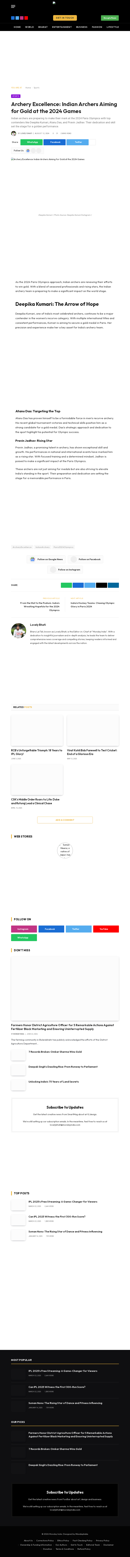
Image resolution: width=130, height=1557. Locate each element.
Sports (36, 87)
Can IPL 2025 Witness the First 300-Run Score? (57, 1216)
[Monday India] (65, 6)
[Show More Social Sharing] (92, 142)
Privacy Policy (102, 1540)
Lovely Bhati (26, 133)
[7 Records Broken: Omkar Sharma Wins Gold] (18, 1055)
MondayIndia (82, 1534)
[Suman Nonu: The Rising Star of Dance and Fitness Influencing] (18, 1234)
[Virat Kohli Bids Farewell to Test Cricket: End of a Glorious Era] (93, 730)
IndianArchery (43, 547)
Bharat (43, 27)
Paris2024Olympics (63, 547)
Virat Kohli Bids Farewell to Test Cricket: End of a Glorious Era (92, 752)
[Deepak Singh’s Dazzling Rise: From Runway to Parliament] (18, 1070)
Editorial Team (93, 1544)
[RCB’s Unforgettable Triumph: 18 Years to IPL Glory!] (37, 730)
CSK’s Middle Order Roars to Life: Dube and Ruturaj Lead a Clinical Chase (35, 801)
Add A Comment (65, 820)
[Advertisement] (65, 59)
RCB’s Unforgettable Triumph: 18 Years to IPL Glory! (36, 752)
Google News (110, 18)
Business (82, 27)
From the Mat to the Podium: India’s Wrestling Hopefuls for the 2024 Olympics (39, 606)
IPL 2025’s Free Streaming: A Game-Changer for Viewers (63, 1201)
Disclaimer (109, 1544)
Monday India (18, 1034)
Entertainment (62, 27)
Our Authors (61, 1544)
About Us (28, 1540)
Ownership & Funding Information (36, 1544)
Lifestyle (113, 27)
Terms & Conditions (65, 1549)
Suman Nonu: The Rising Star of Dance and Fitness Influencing (65, 1231)
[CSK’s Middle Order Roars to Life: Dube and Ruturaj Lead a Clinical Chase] (37, 779)
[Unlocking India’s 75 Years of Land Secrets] (18, 1085)
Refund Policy (84, 1549)
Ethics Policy (63, 1540)
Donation (47, 1549)
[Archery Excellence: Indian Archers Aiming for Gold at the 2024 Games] (65, 185)
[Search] (118, 6)
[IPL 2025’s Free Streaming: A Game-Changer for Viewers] (18, 1205)
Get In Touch (65, 18)
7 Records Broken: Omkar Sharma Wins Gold (55, 1051)
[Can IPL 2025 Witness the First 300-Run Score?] (18, 1219)
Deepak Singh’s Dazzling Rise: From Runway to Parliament (63, 1066)
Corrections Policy (45, 1540)
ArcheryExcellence (22, 547)
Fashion (97, 27)
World (29, 27)
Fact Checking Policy (82, 1540)
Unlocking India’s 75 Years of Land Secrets (54, 1081)
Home (17, 27)
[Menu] (13, 6)
